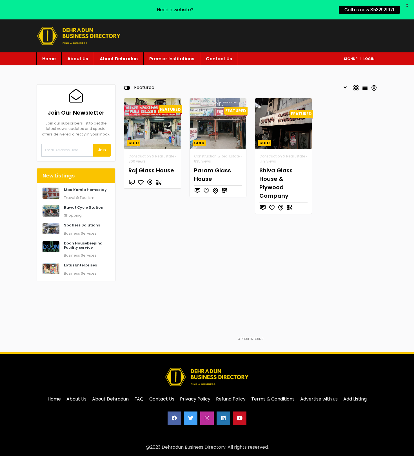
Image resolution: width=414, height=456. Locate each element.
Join (102, 150)
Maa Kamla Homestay (85, 189)
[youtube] (239, 418)
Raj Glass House (151, 170)
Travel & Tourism (79, 197)
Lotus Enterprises (80, 265)
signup (351, 58)
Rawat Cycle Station (83, 207)
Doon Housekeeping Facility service (83, 245)
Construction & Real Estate (151, 156)
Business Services (80, 233)
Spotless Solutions (82, 225)
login (369, 58)
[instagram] (207, 418)
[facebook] (174, 418)
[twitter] (190, 418)
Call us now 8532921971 (369, 9)
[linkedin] (223, 418)
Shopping (73, 215)
